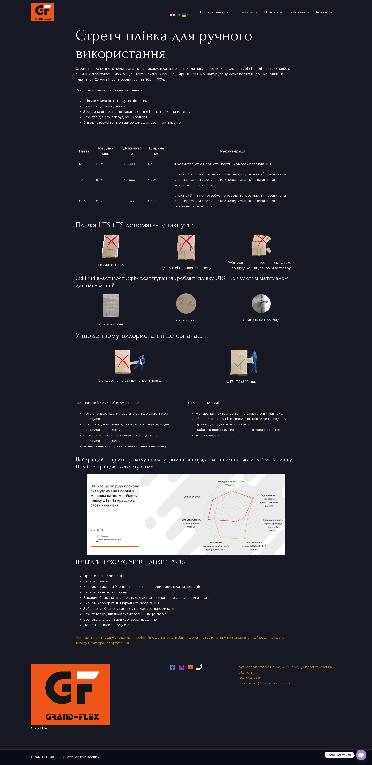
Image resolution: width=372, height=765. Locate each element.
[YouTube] (190, 667)
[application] (227, 12)
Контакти (324, 12)
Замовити (297, 12)
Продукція (245, 12)
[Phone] (199, 667)
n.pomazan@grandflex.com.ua (264, 683)
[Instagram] (181, 667)
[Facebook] (173, 667)
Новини (271, 12)
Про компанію (212, 12)
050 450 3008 (250, 678)
